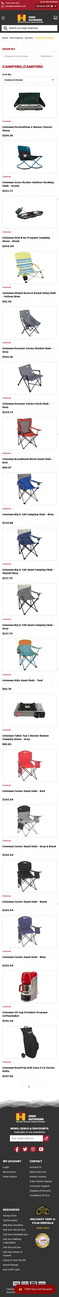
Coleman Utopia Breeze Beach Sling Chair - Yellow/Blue (29, 294)
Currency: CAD (43, 6)
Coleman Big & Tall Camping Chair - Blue (28, 514)
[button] (29, 56)
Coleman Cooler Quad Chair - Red (23, 791)
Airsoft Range (10, 1265)
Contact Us (36, 1167)
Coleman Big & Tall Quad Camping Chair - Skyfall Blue (28, 571)
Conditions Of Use (39, 1195)
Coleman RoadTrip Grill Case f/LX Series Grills (28, 1069)
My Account (9, 1172)
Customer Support (40, 1186)
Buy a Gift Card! (11, 1269)
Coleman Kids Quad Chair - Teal (22, 680)
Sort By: (6, 74)
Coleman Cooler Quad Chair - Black (24, 901)
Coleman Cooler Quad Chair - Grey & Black (29, 846)
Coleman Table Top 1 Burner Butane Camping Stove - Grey (25, 737)
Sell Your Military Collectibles (12, 1241)
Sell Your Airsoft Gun (14, 1229)
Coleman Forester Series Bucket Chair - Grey (27, 350)
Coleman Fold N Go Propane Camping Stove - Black (26, 239)
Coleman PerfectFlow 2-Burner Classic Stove (27, 128)
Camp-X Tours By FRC (14, 1260)
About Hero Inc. (38, 1172)
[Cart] (55, 18)
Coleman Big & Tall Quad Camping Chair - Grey (28, 626)
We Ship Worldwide (50, 1)
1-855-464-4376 (12, 3)
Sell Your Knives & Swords (12, 1254)
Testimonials (10, 1220)
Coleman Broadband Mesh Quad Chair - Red (27, 460)
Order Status (10, 1176)
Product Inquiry (38, 1176)
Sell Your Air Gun (12, 1247)
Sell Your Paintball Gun (15, 1234)
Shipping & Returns (40, 1190)
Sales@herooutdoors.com (15, 6)
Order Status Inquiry (41, 1181)
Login (6, 1167)
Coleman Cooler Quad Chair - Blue (24, 957)
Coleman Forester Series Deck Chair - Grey (26, 405)
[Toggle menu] (4, 18)
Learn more (43, 1228)
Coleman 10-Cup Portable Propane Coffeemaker (25, 1014)
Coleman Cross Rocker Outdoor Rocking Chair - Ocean (28, 184)
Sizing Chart (9, 1215)
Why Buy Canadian (13, 1225)
